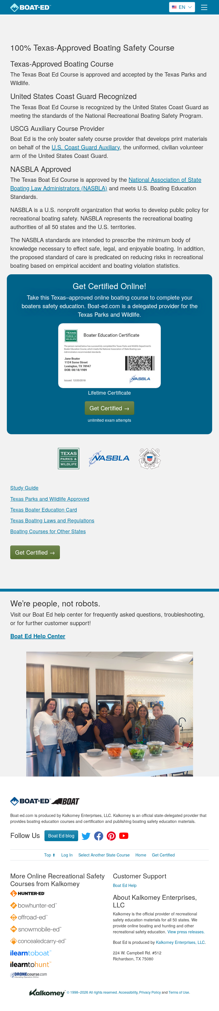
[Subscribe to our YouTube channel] (123, 837)
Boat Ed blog (61, 835)
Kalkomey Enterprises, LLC (180, 942)
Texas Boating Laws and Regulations (52, 520)
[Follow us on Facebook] (98, 837)
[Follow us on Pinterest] (111, 837)
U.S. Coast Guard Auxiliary (86, 147)
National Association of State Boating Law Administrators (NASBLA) (105, 183)
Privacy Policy (150, 992)
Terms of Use (179, 992)
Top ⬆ (50, 855)
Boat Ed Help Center (37, 636)
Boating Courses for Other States (48, 531)
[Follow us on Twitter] (86, 837)
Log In (67, 855)
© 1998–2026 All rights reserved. (92, 992)
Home (140, 855)
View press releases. (186, 931)
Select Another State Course (104, 855)
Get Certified (109, 408)
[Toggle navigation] (204, 7)
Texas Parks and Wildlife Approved (49, 498)
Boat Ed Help (125, 885)
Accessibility (128, 992)
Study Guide (24, 487)
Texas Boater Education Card (43, 509)
